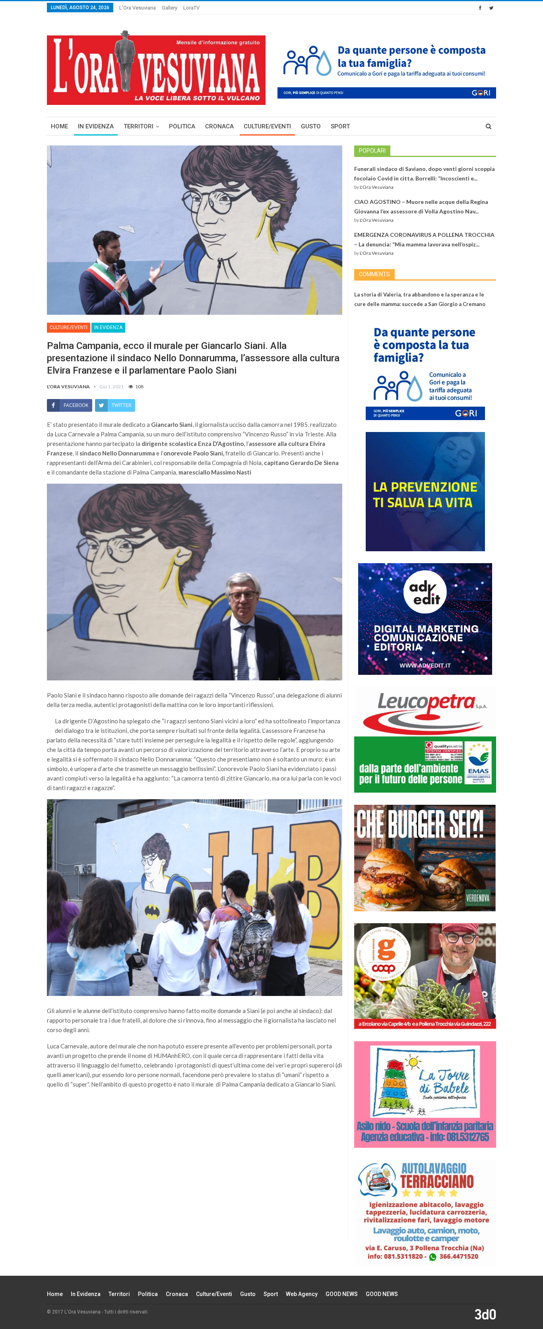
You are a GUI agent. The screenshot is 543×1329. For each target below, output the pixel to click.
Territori (138, 126)
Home (59, 126)
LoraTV (191, 8)
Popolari (372, 150)
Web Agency (302, 1294)
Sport (340, 126)
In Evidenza (96, 126)
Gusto (311, 126)
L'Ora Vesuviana (377, 187)
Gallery (169, 8)
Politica (182, 126)
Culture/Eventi (267, 126)
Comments (374, 274)
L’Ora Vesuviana (137, 8)
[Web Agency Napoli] (485, 1314)
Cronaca (219, 126)
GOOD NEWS (342, 1294)
